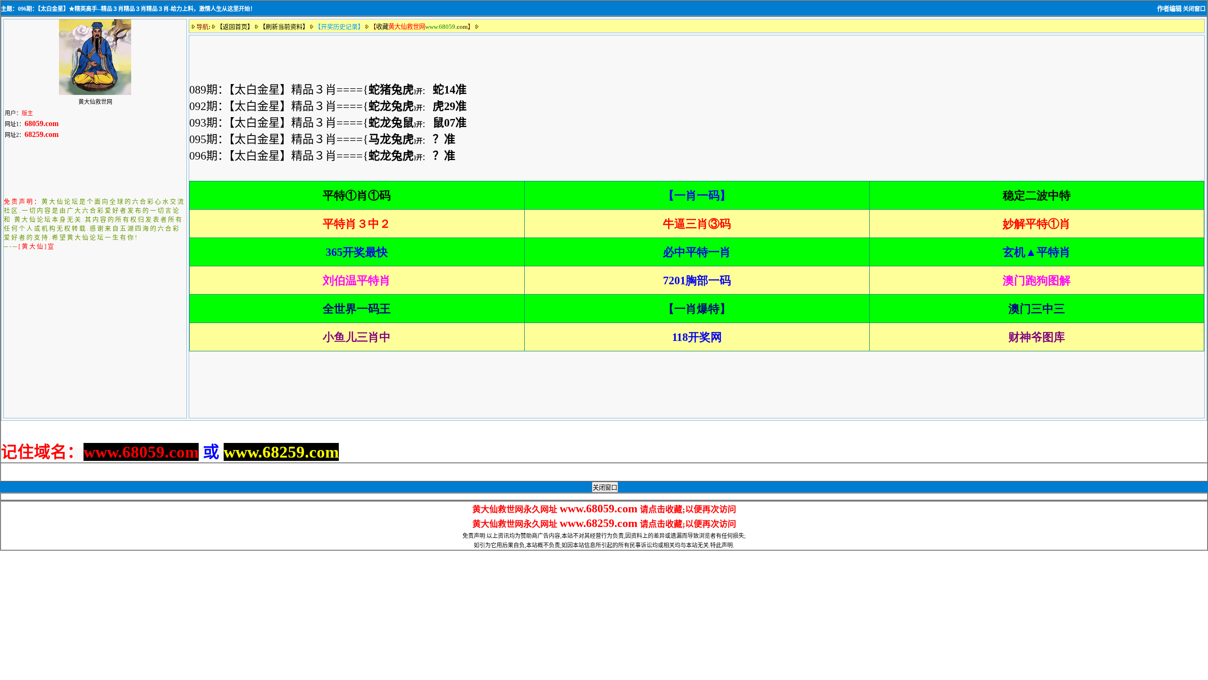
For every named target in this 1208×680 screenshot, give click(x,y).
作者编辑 (1169, 8)
